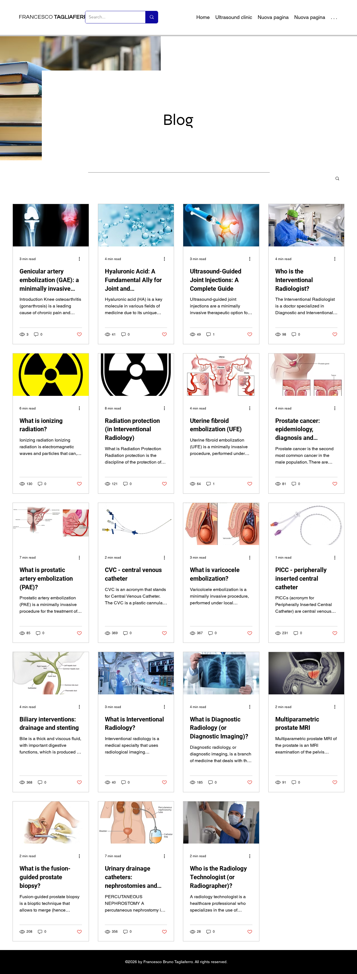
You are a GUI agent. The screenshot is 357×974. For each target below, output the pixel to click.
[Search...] (151, 17)
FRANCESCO (55, 17)
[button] (337, 179)
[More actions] (81, 259)
